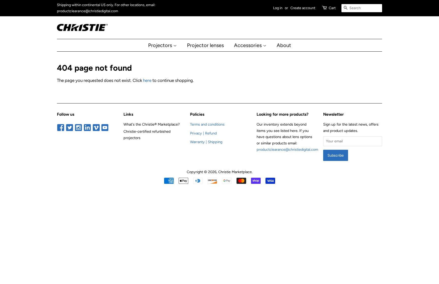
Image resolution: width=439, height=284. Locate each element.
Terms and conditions (207, 124)
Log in (278, 8)
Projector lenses (205, 45)
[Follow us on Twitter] (70, 127)
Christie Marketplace (235, 172)
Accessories (248, 45)
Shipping (215, 142)
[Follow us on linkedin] (87, 127)
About (284, 45)
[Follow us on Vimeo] (96, 127)
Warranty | (199, 142)
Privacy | (197, 133)
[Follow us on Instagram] (79, 127)
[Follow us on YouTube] (105, 127)
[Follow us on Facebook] (61, 127)
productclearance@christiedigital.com (287, 149)
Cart (332, 8)
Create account (302, 8)
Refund (211, 133)
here (147, 80)
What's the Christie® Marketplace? (151, 124)
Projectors (160, 45)
